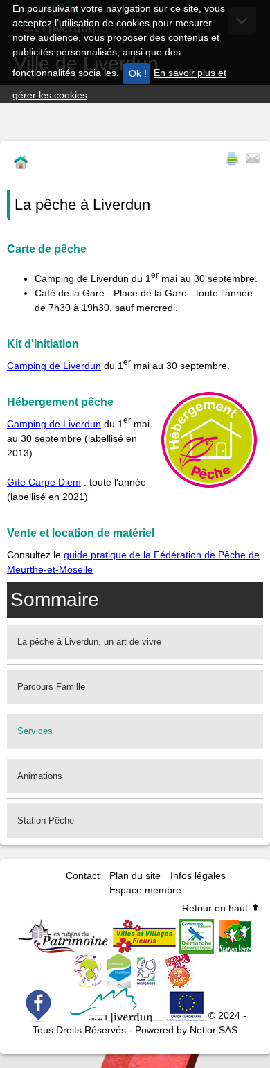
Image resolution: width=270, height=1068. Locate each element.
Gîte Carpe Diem (44, 482)
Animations (39, 776)
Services (35, 731)
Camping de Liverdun (54, 365)
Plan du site (135, 875)
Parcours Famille (51, 687)
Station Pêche (45, 820)
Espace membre (145, 890)
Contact (83, 875)
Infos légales (198, 875)
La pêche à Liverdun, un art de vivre (89, 642)
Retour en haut (216, 908)
